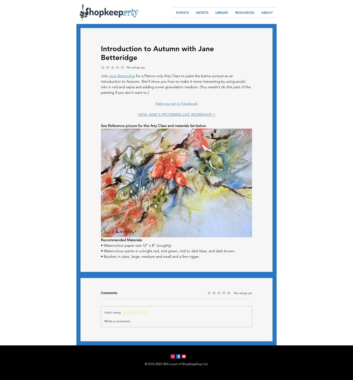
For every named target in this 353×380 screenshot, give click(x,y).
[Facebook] (178, 356)
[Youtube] (184, 356)
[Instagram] (173, 356)
